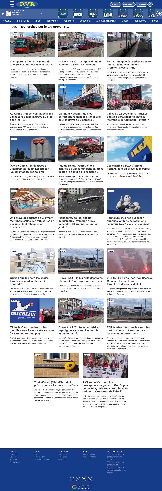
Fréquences (15, 462)
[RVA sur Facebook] (72, 479)
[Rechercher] (150, 4)
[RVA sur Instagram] (90, 479)
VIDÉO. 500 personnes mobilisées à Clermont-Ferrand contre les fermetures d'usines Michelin (129, 281)
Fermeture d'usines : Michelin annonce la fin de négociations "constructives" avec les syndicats (128, 220)
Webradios (52, 21)
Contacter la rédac (42, 459)
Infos (37, 21)
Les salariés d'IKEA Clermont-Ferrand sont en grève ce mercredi (128, 167)
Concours (85, 21)
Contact (13, 454)
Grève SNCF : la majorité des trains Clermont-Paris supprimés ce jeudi (80, 279)
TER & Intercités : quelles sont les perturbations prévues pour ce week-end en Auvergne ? (128, 330)
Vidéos (125, 21)
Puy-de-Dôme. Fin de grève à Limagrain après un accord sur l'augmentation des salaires (29, 168)
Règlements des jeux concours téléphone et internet (116, 470)
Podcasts (69, 21)
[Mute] (40, 13)
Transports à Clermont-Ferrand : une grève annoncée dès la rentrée (31, 63)
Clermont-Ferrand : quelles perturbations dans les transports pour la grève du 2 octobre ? (79, 116)
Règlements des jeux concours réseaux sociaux (115, 457)
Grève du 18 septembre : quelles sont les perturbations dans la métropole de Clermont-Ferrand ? (128, 116)
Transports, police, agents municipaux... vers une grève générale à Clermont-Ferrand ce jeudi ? (78, 222)
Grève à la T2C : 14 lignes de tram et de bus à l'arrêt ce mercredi (79, 63)
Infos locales (39, 457)
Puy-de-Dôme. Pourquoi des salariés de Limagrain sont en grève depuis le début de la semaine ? (80, 168)
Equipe (13, 457)
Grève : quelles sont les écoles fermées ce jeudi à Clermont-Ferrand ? (29, 281)
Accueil (7, 21)
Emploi (155, 21)
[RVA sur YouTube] (84, 479)
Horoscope (140, 21)
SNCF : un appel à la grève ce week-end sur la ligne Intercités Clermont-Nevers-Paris (129, 64)
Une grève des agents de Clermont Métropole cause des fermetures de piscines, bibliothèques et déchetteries (32, 222)
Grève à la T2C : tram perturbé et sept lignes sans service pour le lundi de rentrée (78, 330)
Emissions (62, 457)
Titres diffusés (16, 459)
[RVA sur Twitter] (78, 479)
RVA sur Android (89, 457)
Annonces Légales (106, 21)
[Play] (3, 13)
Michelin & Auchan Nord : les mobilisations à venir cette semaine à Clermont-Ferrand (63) (32, 330)
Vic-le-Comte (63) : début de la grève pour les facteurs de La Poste (56, 384)
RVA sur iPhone (89, 454)
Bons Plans (23, 21)
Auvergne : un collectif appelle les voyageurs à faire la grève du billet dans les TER (31, 116)
